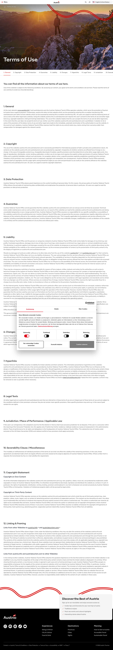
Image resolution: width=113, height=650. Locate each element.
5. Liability (53, 72)
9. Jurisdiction (98, 72)
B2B (61, 645)
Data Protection (33, 645)
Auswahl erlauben (56, 344)
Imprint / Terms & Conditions (18, 645)
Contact (6, 645)
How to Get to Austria (101, 630)
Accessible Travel (100, 632)
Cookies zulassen (81, 344)
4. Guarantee (43, 72)
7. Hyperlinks (74, 72)
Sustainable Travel (100, 635)
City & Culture (47, 632)
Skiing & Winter (47, 630)
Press (66, 645)
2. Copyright (17, 72)
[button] (102, 2)
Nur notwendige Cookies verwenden (31, 344)
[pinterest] (15, 626)
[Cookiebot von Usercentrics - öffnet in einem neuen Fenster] (86, 303)
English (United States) (102, 2)
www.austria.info (23, 110)
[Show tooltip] (111, 67)
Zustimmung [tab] (30, 309)
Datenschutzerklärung (45, 326)
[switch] (46, 336)
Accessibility (53, 645)
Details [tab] (56, 309)
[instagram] (5, 626)
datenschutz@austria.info (71, 378)
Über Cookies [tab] (83, 309)
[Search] (85, 2)
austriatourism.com (89, 253)
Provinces (71, 630)
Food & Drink (46, 635)
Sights (70, 635)
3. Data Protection (30, 72)
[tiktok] (20, 626)
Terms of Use (44, 645)
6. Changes (63, 72)
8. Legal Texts (86, 72)
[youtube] (25, 626)
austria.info (74, 253)
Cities (70, 632)
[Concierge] (89, 2)
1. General (7, 72)
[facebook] (10, 626)
